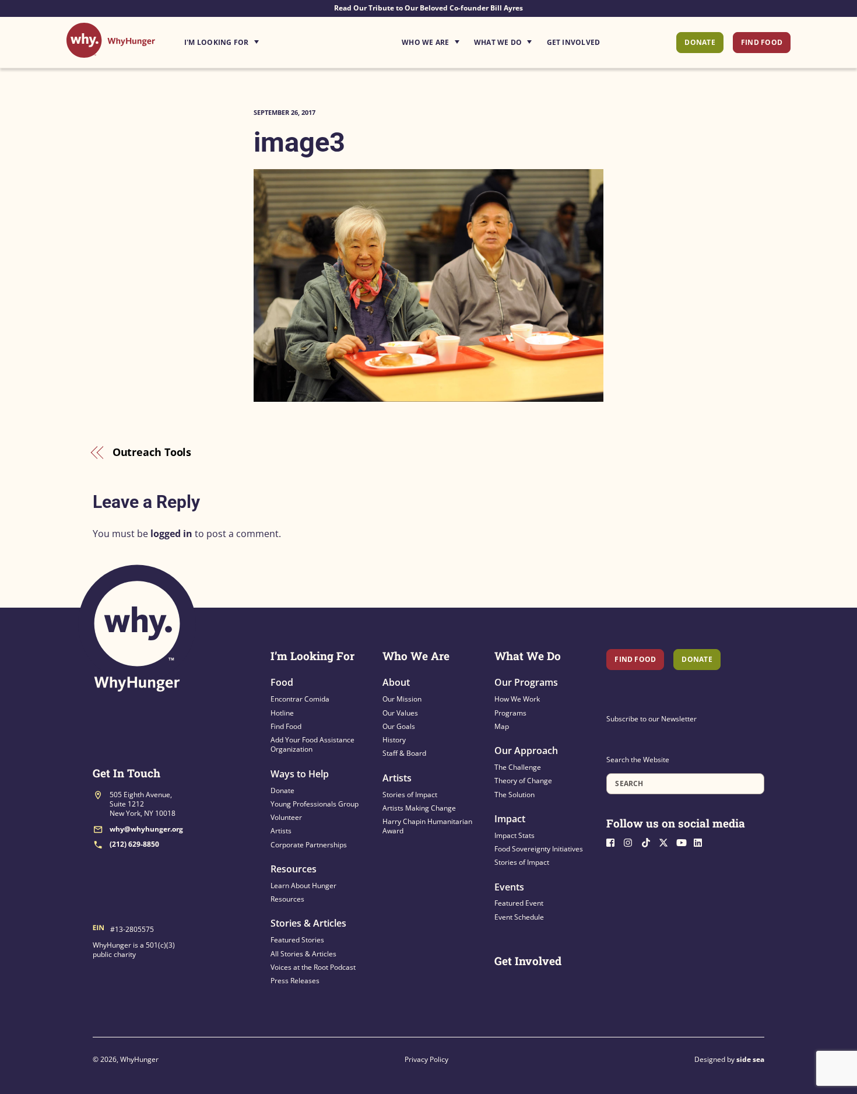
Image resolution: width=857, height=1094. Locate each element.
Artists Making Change (419, 808)
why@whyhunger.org (146, 829)
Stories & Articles (308, 923)
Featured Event (518, 903)
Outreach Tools (152, 452)
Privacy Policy (426, 1059)
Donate (699, 42)
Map (501, 726)
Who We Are (425, 42)
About (396, 682)
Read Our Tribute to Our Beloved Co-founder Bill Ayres (428, 8)
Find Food (761, 42)
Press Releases (295, 981)
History (394, 740)
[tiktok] (648, 841)
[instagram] (631, 841)
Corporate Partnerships (309, 845)
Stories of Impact (409, 795)
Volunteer (286, 817)
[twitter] (666, 841)
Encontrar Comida (300, 699)
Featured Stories (297, 940)
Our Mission (402, 699)
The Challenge (517, 767)
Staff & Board (404, 753)
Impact (509, 818)
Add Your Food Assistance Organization (312, 744)
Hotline (282, 713)
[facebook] (613, 841)
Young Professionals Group (315, 804)
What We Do (498, 42)
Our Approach (526, 750)
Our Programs (526, 682)
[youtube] (683, 841)
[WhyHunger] (110, 51)
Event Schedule (519, 917)
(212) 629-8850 (134, 844)
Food (282, 682)
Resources (294, 868)
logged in (171, 533)
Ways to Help (300, 773)
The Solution (514, 795)
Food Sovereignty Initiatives (538, 849)
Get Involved (573, 42)
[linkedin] (701, 841)
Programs (510, 713)
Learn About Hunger (303, 885)
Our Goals (398, 726)
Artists (281, 831)
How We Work (517, 699)
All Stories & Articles (303, 954)
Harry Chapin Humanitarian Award (427, 826)
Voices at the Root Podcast (313, 967)
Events (509, 887)
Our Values (400, 713)
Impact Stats (514, 835)
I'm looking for (254, 39)
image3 (299, 142)
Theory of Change (523, 781)
